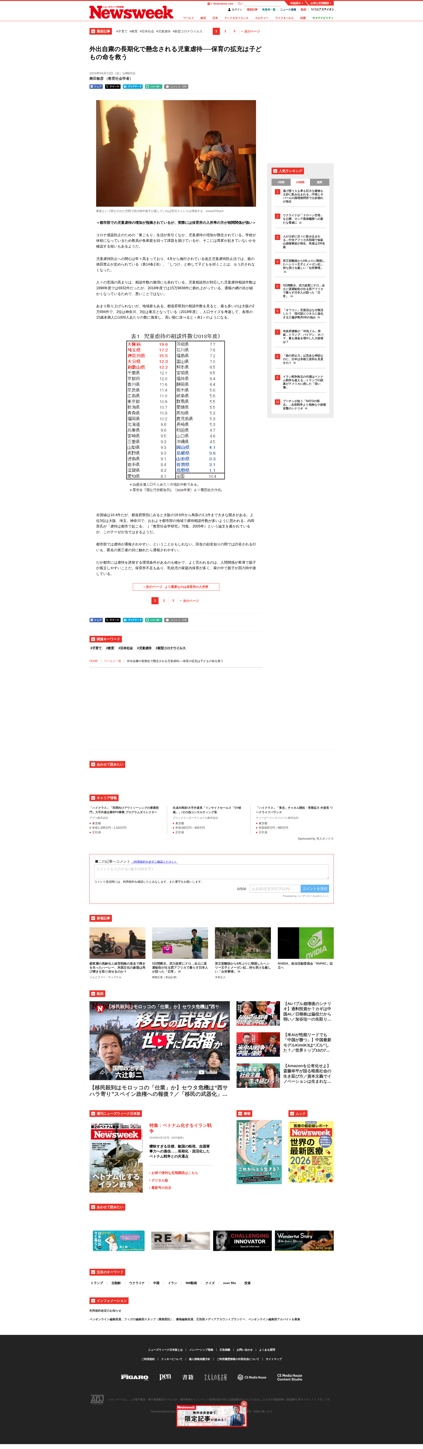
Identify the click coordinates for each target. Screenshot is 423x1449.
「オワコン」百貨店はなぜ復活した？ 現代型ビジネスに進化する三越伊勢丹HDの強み (303, 313)
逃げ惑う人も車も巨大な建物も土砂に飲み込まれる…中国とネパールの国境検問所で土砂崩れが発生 (303, 196)
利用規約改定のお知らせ (105, 1310)
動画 (303, 9)
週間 (319, 182)
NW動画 (191, 1283)
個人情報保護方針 (199, 1359)
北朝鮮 (116, 1283)
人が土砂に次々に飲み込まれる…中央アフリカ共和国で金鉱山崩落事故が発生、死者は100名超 (304, 242)
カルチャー (261, 18)
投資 (247, 1283)
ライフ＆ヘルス (284, 18)
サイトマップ (274, 1359)
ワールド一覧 (112, 661)
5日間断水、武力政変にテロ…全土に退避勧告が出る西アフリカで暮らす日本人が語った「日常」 (304, 291)
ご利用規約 (148, 1359)
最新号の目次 (161, 1187)
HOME (93, 661)
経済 (203, 18)
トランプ (97, 1283)
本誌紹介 (295, 3)
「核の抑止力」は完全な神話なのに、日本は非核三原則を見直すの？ (303, 359)
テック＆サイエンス (236, 18)
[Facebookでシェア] (96, 86)
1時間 (281, 182)
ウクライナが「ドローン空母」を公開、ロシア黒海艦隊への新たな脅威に (303, 219)
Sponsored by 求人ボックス (316, 838)
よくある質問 (267, 1349)
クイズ (210, 1283)
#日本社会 (147, 31)
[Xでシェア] (113, 86)
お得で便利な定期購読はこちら (174, 1173)
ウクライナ (137, 1283)
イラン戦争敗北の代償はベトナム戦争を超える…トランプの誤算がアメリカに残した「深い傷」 (303, 382)
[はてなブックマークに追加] (133, 86)
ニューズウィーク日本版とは (165, 1349)
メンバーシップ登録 (201, 1349)
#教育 (134, 31)
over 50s (229, 1283)
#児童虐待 (163, 31)
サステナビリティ (323, 18)
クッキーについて (172, 1359)
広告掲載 (225, 1349)
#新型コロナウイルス (188, 31)
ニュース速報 (288, 9)
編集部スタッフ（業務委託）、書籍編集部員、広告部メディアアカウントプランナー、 (192, 1319)
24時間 (300, 182)
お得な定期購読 (319, 3)
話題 (303, 18)
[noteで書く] (153, 86)
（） (111, 78)
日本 (215, 18)
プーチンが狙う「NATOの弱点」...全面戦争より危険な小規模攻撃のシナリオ (304, 404)
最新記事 (252, 9)
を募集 (296, 1319)
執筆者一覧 (269, 9)
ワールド (188, 18)
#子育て (121, 31)
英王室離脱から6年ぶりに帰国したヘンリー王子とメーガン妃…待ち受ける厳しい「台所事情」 (304, 264)
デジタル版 (159, 1180)
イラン (172, 1283)
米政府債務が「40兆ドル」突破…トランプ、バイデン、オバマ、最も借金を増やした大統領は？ (303, 336)
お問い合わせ (245, 1349)
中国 (156, 1283)
